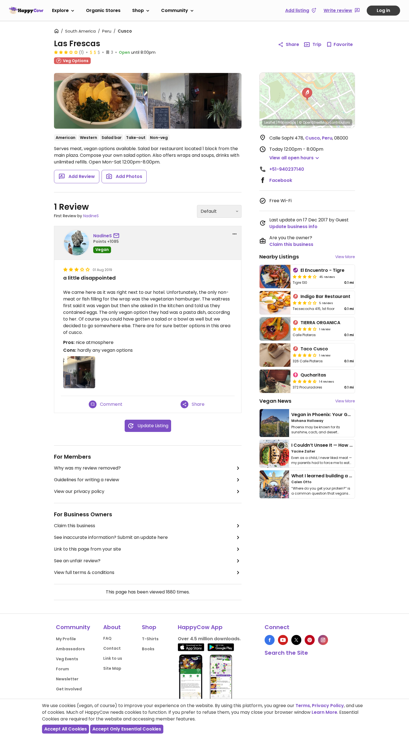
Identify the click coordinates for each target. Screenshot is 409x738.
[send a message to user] (117, 236)
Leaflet (269, 122)
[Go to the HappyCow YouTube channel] (283, 640)
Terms (302, 705)
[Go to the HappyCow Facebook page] (270, 640)
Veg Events (67, 659)
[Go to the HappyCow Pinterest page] (310, 640)
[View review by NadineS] (76, 242)
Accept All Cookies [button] (65, 729)
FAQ (107, 638)
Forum (62, 669)
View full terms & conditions (84, 572)
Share (292, 44)
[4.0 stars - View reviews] (304, 276)
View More (345, 257)
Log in (383, 10)
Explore (60, 10)
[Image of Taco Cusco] (275, 355)
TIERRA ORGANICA (320, 322)
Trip (316, 44)
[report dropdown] (234, 234)
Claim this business (74, 525)
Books (148, 649)
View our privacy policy (79, 491)
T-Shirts (150, 639)
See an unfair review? (77, 561)
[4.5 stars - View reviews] (304, 381)
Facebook (280, 180)
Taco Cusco (314, 349)
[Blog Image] (274, 423)
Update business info (293, 226)
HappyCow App (200, 627)
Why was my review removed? (87, 468)
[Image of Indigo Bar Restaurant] (275, 302)
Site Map (112, 668)
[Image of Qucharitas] (275, 381)
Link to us (112, 658)
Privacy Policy (328, 705)
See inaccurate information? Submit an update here (111, 537)
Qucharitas (313, 375)
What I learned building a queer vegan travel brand (349, 476)
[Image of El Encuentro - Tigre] (275, 276)
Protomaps (287, 122)
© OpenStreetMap (314, 122)
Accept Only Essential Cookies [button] (126, 729)
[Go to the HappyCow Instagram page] (323, 640)
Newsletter (67, 679)
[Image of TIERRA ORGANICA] (275, 329)
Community (174, 10)
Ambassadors (70, 649)
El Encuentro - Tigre (322, 270)
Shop (138, 10)
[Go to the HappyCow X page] (296, 640)
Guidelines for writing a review (86, 479)
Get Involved (69, 689)
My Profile (66, 639)
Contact (112, 648)
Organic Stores (103, 10)
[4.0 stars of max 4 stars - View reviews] (304, 328)
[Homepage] (26, 10)
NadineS (91, 216)
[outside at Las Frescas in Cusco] (195, 101)
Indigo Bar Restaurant (325, 296)
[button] (307, 94)
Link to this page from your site (87, 549)
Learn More (324, 712)
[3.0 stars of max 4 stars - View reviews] (65, 52)
